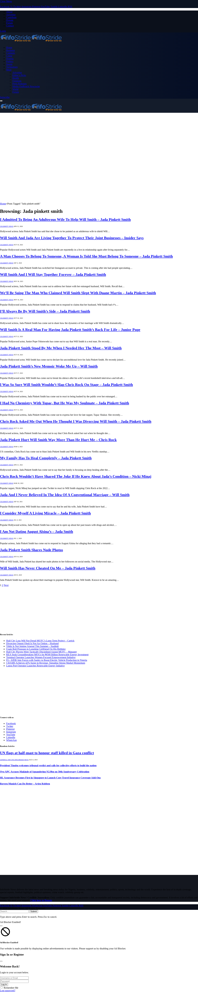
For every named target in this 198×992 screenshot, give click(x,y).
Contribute (11, 17)
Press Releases (19, 83)
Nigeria (9, 58)
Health (15, 78)
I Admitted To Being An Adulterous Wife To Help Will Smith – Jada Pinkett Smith (65, 219)
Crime (9, 56)
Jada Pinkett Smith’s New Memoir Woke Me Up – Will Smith (49, 366)
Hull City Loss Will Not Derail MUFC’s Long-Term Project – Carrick (40, 640)
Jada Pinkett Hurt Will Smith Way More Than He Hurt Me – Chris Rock (58, 440)
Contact (10, 25)
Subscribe (5, 97)
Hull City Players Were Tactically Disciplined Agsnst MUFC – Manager (41, 651)
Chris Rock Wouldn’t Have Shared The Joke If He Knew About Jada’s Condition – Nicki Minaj (75, 476)
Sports (9, 64)
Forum (9, 23)
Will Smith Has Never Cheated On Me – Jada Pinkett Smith (47, 568)
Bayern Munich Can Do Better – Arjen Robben (25, 783)
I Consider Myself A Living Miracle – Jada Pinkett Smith (45, 513)
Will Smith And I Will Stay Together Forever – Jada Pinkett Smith (53, 274)
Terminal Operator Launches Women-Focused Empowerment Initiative (40, 657)
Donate (9, 20)
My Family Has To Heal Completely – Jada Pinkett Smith (46, 458)
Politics (9, 61)
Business (10, 50)
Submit (33, 911)
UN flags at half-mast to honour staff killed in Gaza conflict (47, 753)
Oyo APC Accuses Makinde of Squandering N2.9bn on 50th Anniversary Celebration (44, 771)
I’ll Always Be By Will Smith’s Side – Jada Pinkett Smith (45, 311)
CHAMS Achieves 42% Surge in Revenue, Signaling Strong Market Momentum (45, 663)
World (15, 89)
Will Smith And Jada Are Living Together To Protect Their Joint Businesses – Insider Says (72, 238)
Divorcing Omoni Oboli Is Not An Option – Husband (32, 643)
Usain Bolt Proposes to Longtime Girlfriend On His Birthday (36, 649)
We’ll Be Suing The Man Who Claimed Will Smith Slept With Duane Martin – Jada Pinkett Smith (78, 293)
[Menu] (1, 100)
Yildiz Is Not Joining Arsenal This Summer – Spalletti (32, 646)
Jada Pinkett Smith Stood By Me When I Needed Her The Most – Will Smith (61, 348)
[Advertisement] (99, 136)
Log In (4, 984)
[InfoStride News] (31, 42)
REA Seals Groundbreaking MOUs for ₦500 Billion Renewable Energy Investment (47, 654)
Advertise (11, 14)
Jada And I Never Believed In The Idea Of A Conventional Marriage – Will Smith (64, 495)
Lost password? (7, 990)
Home (9, 47)
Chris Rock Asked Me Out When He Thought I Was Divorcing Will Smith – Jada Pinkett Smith (75, 421)
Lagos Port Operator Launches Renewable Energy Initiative (35, 665)
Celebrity (10, 53)
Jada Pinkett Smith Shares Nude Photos (31, 550)
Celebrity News (6, 226)
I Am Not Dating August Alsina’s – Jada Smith (36, 532)
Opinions (16, 81)
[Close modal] (1, 925)
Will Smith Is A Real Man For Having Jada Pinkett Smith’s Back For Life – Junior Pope (70, 330)
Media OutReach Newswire (26, 86)
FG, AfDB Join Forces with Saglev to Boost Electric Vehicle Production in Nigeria (46, 660)
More (8, 69)
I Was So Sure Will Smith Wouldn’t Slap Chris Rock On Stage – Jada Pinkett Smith (66, 385)
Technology (12, 67)
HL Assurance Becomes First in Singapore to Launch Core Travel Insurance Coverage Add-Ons (50, 777)
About (9, 12)
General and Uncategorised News (14, 760)
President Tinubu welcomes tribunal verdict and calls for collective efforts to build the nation (48, 765)
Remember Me (11, 987)
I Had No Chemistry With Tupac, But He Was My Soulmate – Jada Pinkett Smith (64, 403)
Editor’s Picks (19, 75)
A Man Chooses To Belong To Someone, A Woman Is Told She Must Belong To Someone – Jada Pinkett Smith (86, 256)
